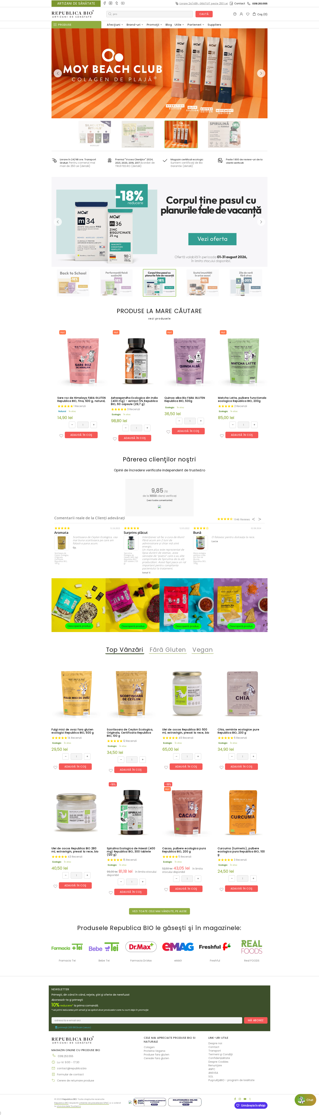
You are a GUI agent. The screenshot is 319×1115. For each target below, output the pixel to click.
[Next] (261, 73)
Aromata (61, 533)
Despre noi (215, 1043)
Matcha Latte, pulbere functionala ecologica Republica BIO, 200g (242, 399)
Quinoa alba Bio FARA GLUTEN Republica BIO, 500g (184, 399)
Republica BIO (73, 14)
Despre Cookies (218, 1061)
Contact (239, 3)
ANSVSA (213, 1072)
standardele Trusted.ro (69, 1106)
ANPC (211, 1069)
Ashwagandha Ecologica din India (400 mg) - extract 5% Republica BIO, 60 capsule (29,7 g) (134, 401)
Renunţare (215, 1065)
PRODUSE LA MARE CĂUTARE (159, 314)
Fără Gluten (168, 650)
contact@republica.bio (72, 1068)
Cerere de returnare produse (75, 1080)
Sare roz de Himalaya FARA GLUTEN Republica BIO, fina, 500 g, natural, (81, 399)
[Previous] (58, 73)
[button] (61, 436)
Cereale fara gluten (156, 1058)
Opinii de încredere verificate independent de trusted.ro (159, 470)
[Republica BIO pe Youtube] (123, 3)
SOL (210, 1076)
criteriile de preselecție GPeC (94, 1102)
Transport (214, 1050)
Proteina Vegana (154, 1051)
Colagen (149, 1047)
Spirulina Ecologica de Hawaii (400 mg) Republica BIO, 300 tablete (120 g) (131, 558)
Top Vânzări (124, 650)
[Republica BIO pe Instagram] (111, 3)
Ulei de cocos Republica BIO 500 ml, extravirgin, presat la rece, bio (185, 731)
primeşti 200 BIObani (74, 1027)
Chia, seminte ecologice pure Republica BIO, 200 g (238, 731)
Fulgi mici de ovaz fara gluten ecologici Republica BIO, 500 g (73, 731)
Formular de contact (70, 1074)
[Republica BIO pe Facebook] (105, 3)
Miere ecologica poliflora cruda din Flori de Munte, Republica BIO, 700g (199, 558)
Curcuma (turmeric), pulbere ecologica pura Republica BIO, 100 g (241, 851)
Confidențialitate (219, 1058)
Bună (197, 533)
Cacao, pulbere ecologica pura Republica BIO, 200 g (184, 850)
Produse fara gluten (156, 1054)
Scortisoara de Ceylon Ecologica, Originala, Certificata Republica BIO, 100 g (61, 558)
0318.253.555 (259, 3)
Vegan (202, 650)
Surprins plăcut (136, 533)
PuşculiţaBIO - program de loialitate (231, 1080)
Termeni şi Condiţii (220, 1054)
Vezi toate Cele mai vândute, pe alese (159, 911)
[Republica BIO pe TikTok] (117, 3)
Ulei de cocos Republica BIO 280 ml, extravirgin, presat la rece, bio (75, 850)
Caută (204, 14)
